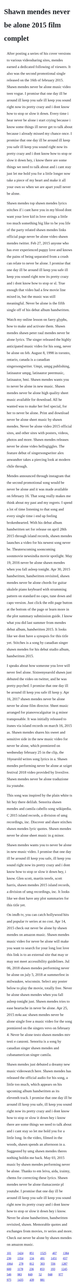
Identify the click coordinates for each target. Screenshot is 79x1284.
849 (30, 1274)
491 (42, 1258)
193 (53, 1269)
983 (19, 1274)
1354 (20, 1258)
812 (32, 1263)
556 (53, 1263)
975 (9, 1279)
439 (32, 1279)
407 (54, 1253)
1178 (20, 1269)
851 (32, 1253)
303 (42, 1263)
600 (9, 1269)
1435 (20, 1279)
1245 (64, 1269)
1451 (54, 1258)
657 (65, 1258)
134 (32, 1258)
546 (9, 1274)
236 (9, 1258)
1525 (43, 1253)
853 (42, 1269)
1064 (10, 1263)
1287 (64, 1263)
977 (61, 1274)
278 (21, 1263)
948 (50, 1274)
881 (42, 1279)
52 (40, 1274)
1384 (66, 1253)
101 (9, 1253)
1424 (20, 1253)
